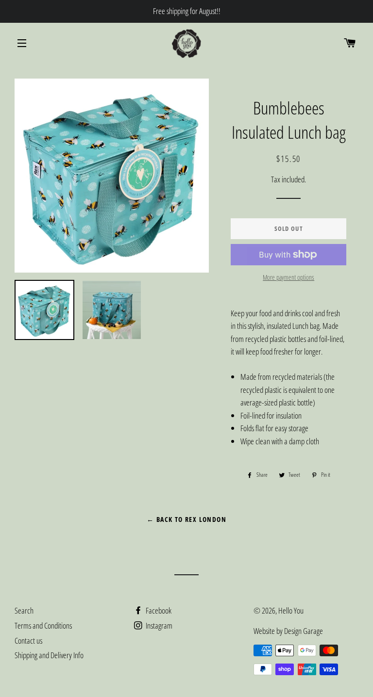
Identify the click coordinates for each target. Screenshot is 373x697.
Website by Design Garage (288, 630)
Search (24, 610)
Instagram (158, 625)
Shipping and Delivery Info (49, 655)
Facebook (157, 610)
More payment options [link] (288, 277)
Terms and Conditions (43, 625)
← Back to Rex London (186, 519)
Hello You (291, 610)
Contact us (28, 640)
